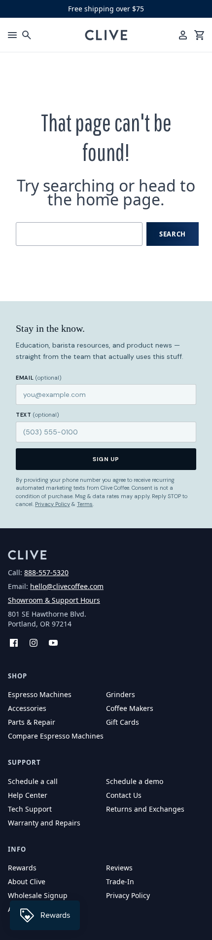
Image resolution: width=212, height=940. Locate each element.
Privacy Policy (52, 504)
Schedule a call (33, 781)
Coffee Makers (129, 708)
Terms (85, 504)
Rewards (22, 867)
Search (172, 234)
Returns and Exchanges (145, 809)
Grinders (120, 694)
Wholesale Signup (38, 895)
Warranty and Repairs (44, 822)
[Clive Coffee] (106, 35)
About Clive (26, 881)
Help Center (27, 795)
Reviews (119, 867)
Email (39, 377)
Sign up (106, 459)
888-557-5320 (46, 572)
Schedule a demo (134, 781)
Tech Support (30, 809)
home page (118, 199)
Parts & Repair (31, 722)
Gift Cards (122, 722)
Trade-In (120, 881)
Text (37, 414)
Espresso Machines (39, 694)
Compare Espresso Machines (56, 736)
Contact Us (123, 795)
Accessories (27, 708)
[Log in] (183, 35)
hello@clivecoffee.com (67, 586)
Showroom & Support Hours (54, 600)
